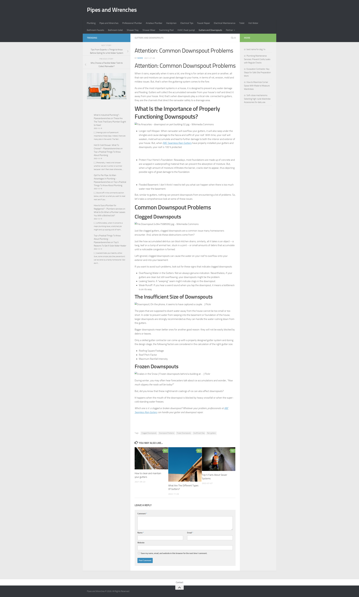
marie (140, 58)
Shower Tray (133, 30)
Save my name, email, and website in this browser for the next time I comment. (174, 553)
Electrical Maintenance (224, 23)
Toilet (241, 23)
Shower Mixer (148, 30)
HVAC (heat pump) (186, 30)
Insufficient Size (198, 433)
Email (190, 533)
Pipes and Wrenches (112, 9)
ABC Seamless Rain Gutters (177, 143)
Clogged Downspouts (148, 433)
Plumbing (91, 23)
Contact (179, 582)
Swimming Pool (166, 30)
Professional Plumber (132, 23)
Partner (229, 30)
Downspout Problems (166, 433)
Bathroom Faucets (95, 30)
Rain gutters (211, 433)
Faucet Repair (203, 23)
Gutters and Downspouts (210, 30)
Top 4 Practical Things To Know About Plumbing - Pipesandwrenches (107, 239)
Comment (142, 513)
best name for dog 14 (256, 49)
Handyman (171, 23)
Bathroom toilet (115, 30)
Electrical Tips (186, 23)
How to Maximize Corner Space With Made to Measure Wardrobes (257, 85)
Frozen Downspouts (184, 433)
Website (140, 542)
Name (140, 533)
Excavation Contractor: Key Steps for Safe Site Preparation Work (257, 72)
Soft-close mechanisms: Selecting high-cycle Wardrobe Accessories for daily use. (257, 98)
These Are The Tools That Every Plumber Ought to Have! (110, 121)
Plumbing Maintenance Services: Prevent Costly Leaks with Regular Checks (257, 59)
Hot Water (253, 23)
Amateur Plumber (154, 23)
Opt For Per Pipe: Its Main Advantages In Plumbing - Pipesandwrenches (105, 178)
